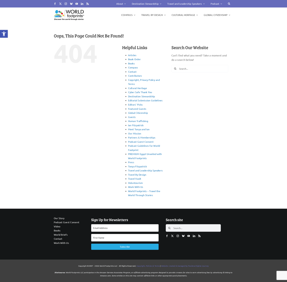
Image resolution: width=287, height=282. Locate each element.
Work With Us (135, 186)
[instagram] (66, 4)
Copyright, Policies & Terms (148, 266)
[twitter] (60, 4)
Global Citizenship (138, 112)
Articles (132, 55)
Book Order (134, 59)
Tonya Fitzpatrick (137, 166)
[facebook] (55, 4)
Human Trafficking (138, 120)
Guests (132, 116)
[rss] (87, 4)
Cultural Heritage (137, 88)
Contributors (135, 75)
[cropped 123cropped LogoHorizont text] (69, 9)
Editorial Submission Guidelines (145, 100)
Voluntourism (135, 182)
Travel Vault (134, 178)
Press (131, 162)
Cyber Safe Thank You (140, 92)
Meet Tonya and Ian (139, 129)
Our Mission (134, 133)
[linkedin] (82, 4)
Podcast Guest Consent (141, 141)
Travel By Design (137, 174)
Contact (132, 71)
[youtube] (76, 4)
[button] (4, 34)
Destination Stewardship (141, 96)
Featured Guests (137, 108)
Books (131, 63)
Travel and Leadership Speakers (145, 170)
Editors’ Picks (135, 104)
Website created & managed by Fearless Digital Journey (185, 266)
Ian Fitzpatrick (136, 125)
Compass (133, 67)
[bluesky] (71, 4)
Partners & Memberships (141, 137)
